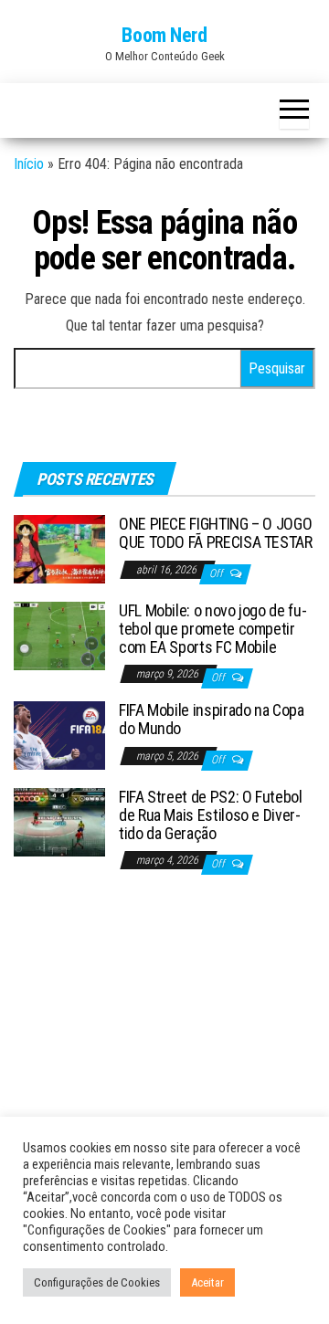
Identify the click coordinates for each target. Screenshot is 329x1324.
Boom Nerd (164, 35)
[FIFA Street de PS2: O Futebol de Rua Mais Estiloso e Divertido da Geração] (59, 821)
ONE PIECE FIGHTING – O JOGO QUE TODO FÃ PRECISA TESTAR (216, 533)
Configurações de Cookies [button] (97, 1282)
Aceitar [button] (207, 1282)
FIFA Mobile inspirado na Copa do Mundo (211, 719)
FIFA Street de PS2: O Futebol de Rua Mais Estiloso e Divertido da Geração (210, 815)
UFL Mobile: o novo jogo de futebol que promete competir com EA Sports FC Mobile (213, 629)
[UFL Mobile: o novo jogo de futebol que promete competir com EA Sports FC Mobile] (59, 635)
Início (29, 164)
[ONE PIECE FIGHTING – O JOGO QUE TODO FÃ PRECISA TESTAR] (59, 548)
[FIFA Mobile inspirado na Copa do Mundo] (59, 734)
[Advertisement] (164, 1061)
